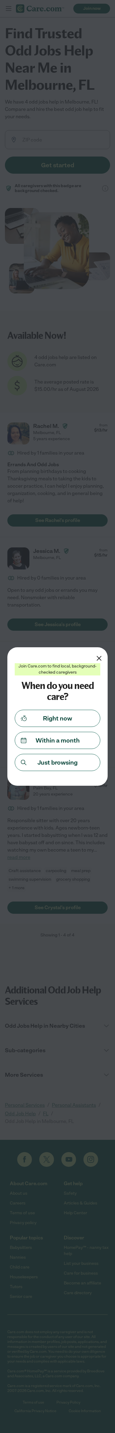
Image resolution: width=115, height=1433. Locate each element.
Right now (57, 718)
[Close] (99, 658)
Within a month (58, 740)
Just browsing (57, 762)
